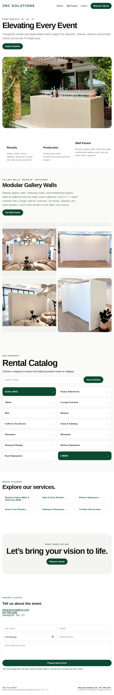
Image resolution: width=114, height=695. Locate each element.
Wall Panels (71, 6)
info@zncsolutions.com (15, 610)
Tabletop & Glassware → (54, 509)
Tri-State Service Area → (91, 509)
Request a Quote (101, 6)
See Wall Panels (12, 212)
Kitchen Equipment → (90, 497)
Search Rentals (93, 380)
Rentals (60, 6)
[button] (29, 391)
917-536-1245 (9, 612)
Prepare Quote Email (57, 663)
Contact (84, 6)
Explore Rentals (12, 46)
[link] (85, 455)
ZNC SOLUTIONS (18, 6)
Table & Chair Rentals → (54, 497)
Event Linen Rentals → (16, 509)
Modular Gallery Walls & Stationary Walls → (17, 498)
